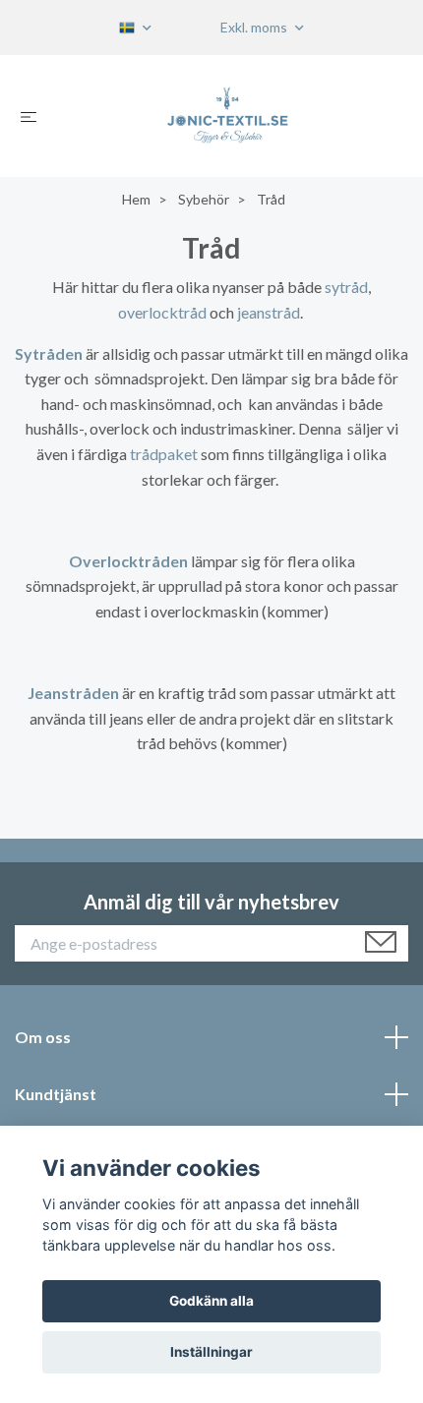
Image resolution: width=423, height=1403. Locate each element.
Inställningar (211, 1352)
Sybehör (203, 199)
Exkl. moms (255, 27)
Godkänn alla (211, 1301)
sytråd (346, 286)
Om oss (43, 1036)
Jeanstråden (73, 692)
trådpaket (164, 453)
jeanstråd (268, 312)
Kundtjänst (55, 1093)
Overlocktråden (128, 561)
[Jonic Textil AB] (227, 116)
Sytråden (49, 353)
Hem (136, 199)
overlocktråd (162, 312)
